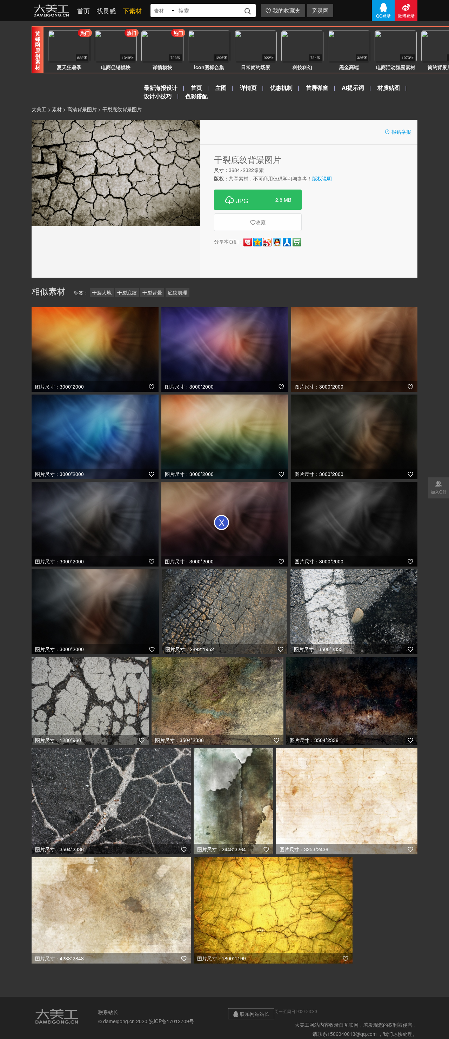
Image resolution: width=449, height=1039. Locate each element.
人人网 (287, 242)
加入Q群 (439, 487)
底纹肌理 (177, 292)
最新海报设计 (160, 88)
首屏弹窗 (317, 88)
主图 (221, 88)
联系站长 (108, 1011)
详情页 (248, 88)
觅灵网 (320, 10)
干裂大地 (102, 292)
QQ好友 (277, 242)
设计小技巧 (158, 96)
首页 (83, 10)
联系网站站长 (251, 1013)
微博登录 (406, 10)
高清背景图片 (82, 109)
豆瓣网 (297, 242)
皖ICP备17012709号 (171, 1021)
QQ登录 (383, 10)
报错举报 (397, 131)
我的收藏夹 (283, 10)
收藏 (258, 222)
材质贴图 (388, 88)
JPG (257, 199)
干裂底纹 (127, 292)
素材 (57, 109)
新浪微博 (267, 242)
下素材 (132, 10)
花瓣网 (247, 242)
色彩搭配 (196, 96)
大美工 (53, 10)
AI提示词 (353, 88)
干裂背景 (152, 292)
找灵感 (106, 10)
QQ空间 (257, 242)
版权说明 (322, 178)
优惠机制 (281, 88)
